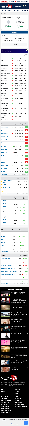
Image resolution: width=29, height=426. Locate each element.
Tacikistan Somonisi (5, 113)
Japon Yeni (3, 95)
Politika (18, 10)
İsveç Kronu (4, 80)
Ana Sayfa (3, 10)
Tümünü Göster (4, 174)
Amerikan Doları (5, 58)
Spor (14, 10)
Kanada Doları (4, 68)
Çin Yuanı (3, 75)
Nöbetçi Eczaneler (6, 412)
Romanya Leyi (4, 108)
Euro (2, 60)
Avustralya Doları (5, 65)
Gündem (9, 10)
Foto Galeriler (5, 398)
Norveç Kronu (4, 100)
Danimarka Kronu (5, 90)
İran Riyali (3, 93)
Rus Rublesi (4, 78)
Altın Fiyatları (5, 406)
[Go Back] (26, 423)
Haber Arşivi (18, 402)
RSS (5, 419)
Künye (16, 396)
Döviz (4, 13)
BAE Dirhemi (4, 83)
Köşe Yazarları (5, 396)
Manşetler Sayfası (6, 400)
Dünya (17, 393)
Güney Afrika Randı (5, 119)
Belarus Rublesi (4, 88)
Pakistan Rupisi (4, 103)
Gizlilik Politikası (19, 398)
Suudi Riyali (4, 111)
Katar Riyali (4, 106)
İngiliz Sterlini (4, 63)
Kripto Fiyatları (5, 408)
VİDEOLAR (18, 1)
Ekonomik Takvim (6, 410)
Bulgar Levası (4, 85)
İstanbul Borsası (5, 402)
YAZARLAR (12, 1)
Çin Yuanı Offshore (5, 73)
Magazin (3, 391)
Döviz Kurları (4, 404)
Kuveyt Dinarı (4, 98)
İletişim (17, 400)
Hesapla (14, 44)
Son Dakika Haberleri (21, 406)
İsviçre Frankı (4, 70)
